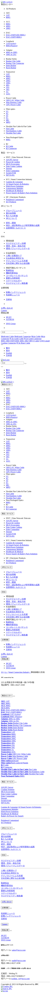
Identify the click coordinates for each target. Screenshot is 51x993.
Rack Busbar (11, 68)
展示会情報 (11, 213)
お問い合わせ (7, 308)
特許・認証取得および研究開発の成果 (23, 225)
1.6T (8, 15)
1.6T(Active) (11, 43)
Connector (6, 767)
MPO (8, 122)
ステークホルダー (14, 281)
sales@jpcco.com (19, 950)
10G (7, 89)
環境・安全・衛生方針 (16, 246)
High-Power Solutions (14, 186)
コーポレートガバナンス (17, 275)
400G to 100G (11, 52)
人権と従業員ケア (14, 256)
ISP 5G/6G (10, 175)
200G (8, 28)
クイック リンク (6, 690)
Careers (4, 310)
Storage (9, 168)
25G (7, 87)
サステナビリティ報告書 (17, 283)
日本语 (9, 355)
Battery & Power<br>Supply (12, 816)
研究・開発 (11, 223)
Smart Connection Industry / (19, 672)
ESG (3, 592)
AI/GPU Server (12, 160)
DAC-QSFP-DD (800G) (16, 35)
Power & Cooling (13, 162)
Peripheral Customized (15, 200)
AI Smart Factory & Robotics (17, 184)
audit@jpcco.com (19, 960)
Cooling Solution (7, 789)
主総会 (9, 299)
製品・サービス (7, 513)
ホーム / (4, 672)
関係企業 (5, 659)
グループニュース (14, 211)
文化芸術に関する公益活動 (18, 263)
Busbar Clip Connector (15, 63)
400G (8, 26)
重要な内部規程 (13, 278)
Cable (5, 765)
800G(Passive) (11, 46)
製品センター (7, 384)
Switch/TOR (11, 173)
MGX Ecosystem (13, 164)
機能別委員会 (12, 273)
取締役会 (10, 270)
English (9, 353)
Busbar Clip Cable (13, 61)
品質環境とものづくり (16, 228)
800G (8, 17)
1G (7, 92)
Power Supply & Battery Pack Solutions (21, 193)
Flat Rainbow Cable (14, 131)
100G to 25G (11, 54)
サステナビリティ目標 (16, 243)
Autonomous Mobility (14, 188)
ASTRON (10, 319)
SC (7, 113)
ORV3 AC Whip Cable (15, 100)
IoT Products (11, 202)
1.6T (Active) (11, 714)
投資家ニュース (13, 295)
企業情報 (5, 640)
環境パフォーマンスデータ (18, 248)
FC (7, 118)
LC (7, 111)
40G (7, 85)
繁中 (8, 348)
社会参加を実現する (15, 258)
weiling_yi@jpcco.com (20, 979)
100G (8, 83)
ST (7, 116)
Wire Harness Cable (14, 102)
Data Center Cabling (14, 166)
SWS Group (11, 324)
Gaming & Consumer (14, 182)
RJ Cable (9, 146)
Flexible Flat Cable (13, 133)
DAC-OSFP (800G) (14, 37)
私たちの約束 (12, 216)
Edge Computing (12, 171)
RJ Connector (11, 148)
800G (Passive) (11, 717)
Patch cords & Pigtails (14, 763)
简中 (8, 351)
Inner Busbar (11, 65)
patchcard (9, 761)
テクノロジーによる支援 (17, 261)
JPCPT (9, 317)
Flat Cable (10, 129)
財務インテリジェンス (16, 292)
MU (7, 120)
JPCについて (11, 218)
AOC (8, 94)
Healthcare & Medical (14, 191)
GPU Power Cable (13, 105)
